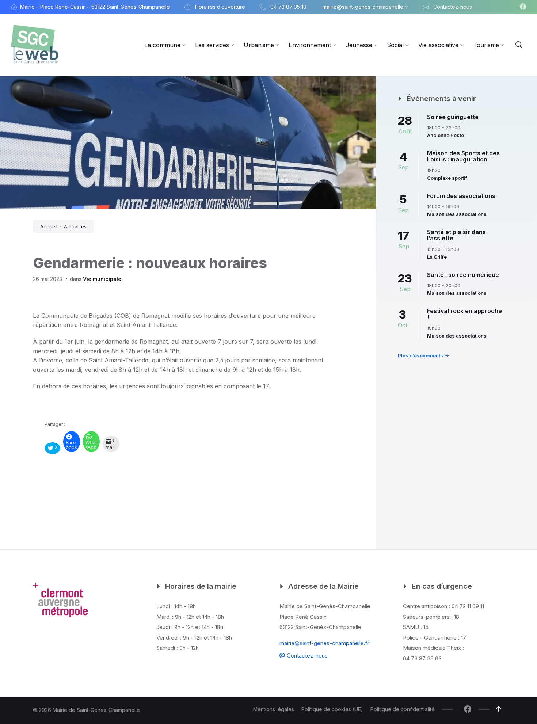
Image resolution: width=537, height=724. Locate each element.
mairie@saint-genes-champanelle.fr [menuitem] (365, 7)
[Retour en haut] (498, 709)
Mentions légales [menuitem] (273, 709)
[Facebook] (523, 7)
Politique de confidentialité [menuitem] (402, 709)
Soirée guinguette (453, 117)
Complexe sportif (447, 178)
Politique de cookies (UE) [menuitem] (332, 709)
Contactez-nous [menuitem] (452, 7)
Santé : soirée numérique (463, 274)
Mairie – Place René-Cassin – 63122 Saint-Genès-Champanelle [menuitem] (95, 7)
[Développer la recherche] (518, 45)
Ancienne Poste (445, 135)
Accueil (48, 226)
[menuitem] (162, 45)
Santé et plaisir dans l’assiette (456, 235)
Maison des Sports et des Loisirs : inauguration (463, 156)
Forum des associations (461, 195)
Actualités (75, 226)
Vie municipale (102, 279)
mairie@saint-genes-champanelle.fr (324, 643)
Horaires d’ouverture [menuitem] (220, 7)
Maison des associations (457, 214)
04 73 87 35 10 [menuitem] (288, 7)
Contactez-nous (306, 655)
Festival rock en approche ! (464, 314)
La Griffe (437, 257)
